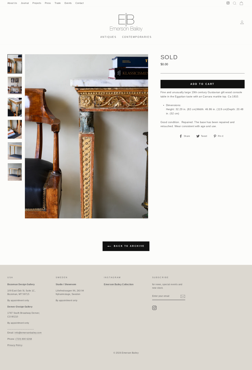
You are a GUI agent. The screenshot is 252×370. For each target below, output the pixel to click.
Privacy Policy (14, 345)
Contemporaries (137, 37)
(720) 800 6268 (23, 339)
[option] (86, 136)
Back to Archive (129, 246)
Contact (79, 3)
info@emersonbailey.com (28, 332)
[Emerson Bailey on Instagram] (154, 308)
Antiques (108, 37)
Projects (36, 3)
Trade (58, 3)
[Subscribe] (182, 296)
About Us (12, 3)
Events (68, 3)
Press (48, 3)
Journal (25, 3)
